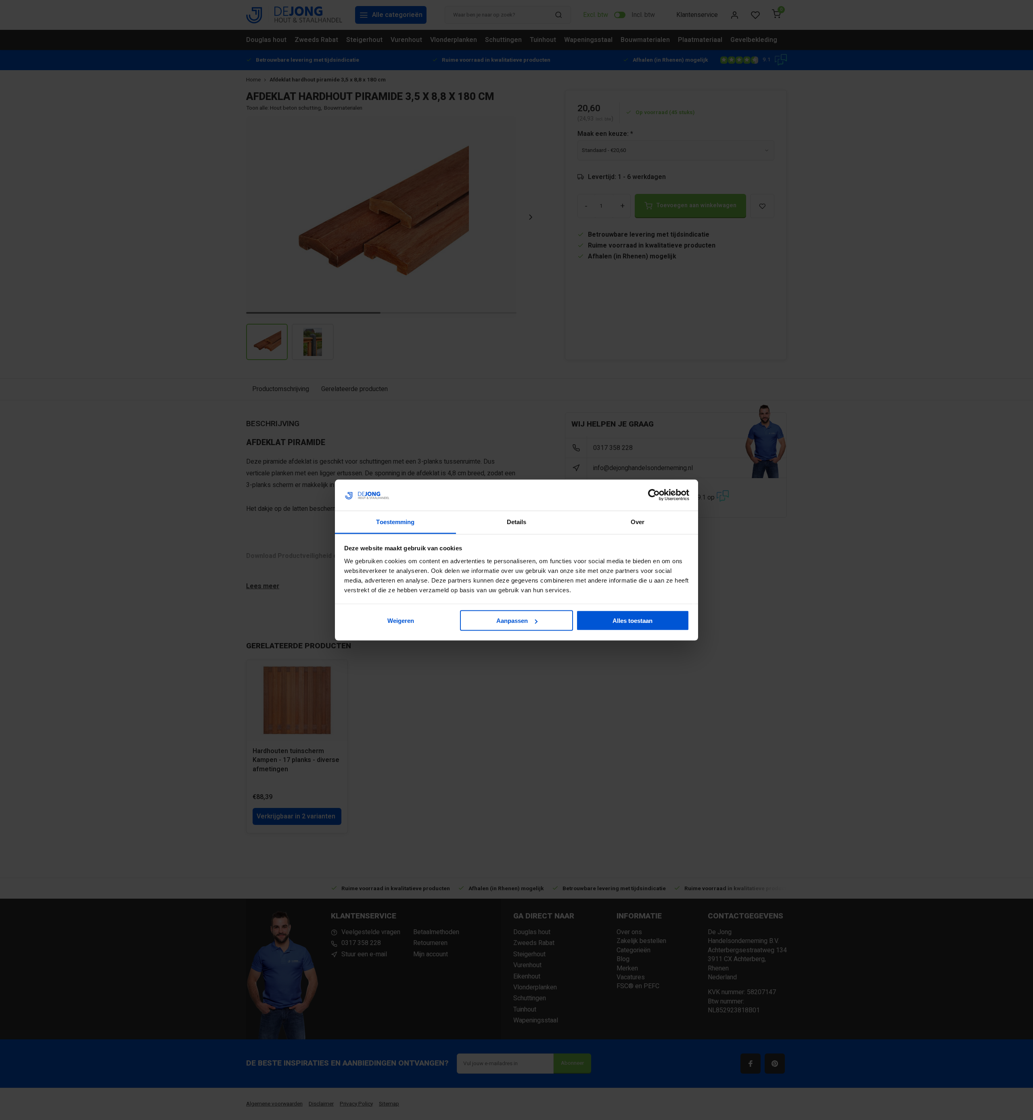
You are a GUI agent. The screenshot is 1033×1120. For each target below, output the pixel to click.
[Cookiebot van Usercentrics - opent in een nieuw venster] (654, 495)
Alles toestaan (632, 620)
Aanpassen (512, 620)
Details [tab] (517, 521)
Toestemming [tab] (395, 521)
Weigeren (400, 620)
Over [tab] (637, 521)
